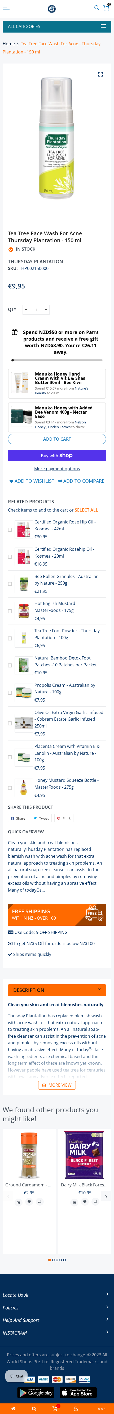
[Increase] (46, 309)
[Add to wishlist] (29, 1202)
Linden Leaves (59, 426)
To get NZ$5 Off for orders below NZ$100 (54, 943)
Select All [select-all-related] (86, 510)
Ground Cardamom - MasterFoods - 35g (45, 1185)
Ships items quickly (32, 954)
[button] (49, 1260)
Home (9, 44)
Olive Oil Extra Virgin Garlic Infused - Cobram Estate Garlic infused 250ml (68, 719)
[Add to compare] (40, 1202)
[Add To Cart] (19, 1203)
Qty (12, 309)
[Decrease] (26, 309)
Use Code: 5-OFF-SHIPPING (41, 932)
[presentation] (8, 1196)
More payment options (57, 469)
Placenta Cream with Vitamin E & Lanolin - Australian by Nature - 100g (67, 753)
